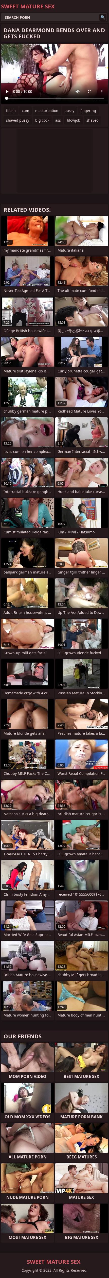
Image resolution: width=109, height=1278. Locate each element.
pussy (69, 110)
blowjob (73, 120)
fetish (11, 110)
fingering (88, 110)
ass (58, 120)
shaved (92, 120)
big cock (42, 120)
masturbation (46, 110)
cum (25, 110)
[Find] (102, 17)
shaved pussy (17, 120)
